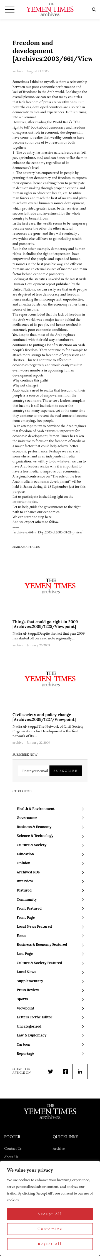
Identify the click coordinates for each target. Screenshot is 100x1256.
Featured (24, 890)
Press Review (28, 990)
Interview (25, 881)
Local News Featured (34, 927)
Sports (22, 999)
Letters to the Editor (34, 1017)
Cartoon (23, 1044)
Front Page (26, 918)
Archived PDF (28, 872)
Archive (59, 1148)
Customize (50, 1229)
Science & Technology (35, 836)
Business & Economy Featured (42, 945)
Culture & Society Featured (39, 963)
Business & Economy (34, 827)
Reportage (25, 1054)
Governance (27, 818)
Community (27, 900)
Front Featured (29, 908)
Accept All (50, 1213)
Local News (26, 972)
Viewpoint (25, 1008)
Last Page (25, 954)
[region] (50, 1208)
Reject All (50, 1244)
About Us (11, 1156)
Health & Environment (35, 809)
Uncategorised (29, 1026)
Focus (21, 936)
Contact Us (12, 1148)
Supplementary (30, 981)
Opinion (23, 863)
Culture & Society (31, 845)
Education (25, 854)
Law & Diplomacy (31, 1035)
